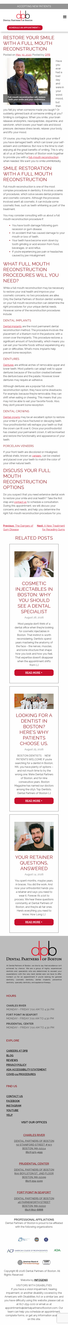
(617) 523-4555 (34, 1152)
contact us (20, 502)
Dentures (8, 364)
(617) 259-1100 (34, 1181)
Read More (32, 672)
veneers (36, 455)
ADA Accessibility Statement (26, 1069)
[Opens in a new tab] (24, 1238)
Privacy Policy (16, 1064)
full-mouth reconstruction (43, 157)
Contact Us (14, 1096)
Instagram (13, 1105)
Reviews (12, 1060)
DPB (47, 54)
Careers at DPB (17, 1050)
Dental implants (12, 326)
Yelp (9, 1115)
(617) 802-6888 (34, 1209)
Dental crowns (11, 417)
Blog (9, 1055)
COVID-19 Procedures (21, 1074)
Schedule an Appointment (24, 28)
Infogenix (41, 1280)
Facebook (13, 1101)
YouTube (12, 1110)
